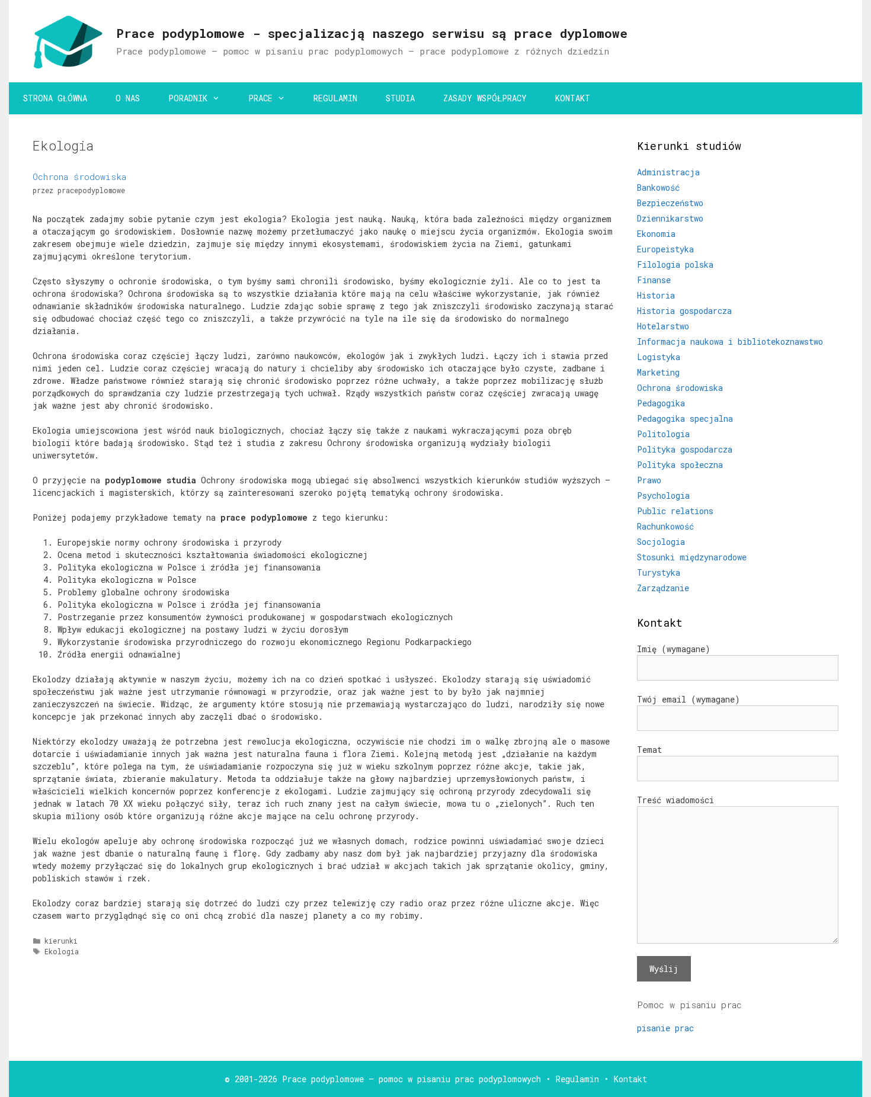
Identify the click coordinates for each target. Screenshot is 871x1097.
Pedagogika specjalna (685, 418)
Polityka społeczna (680, 464)
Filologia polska (675, 264)
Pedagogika (661, 403)
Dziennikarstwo (670, 218)
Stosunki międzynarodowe (692, 557)
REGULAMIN (335, 98)
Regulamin (577, 1079)
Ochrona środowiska (79, 176)
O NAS (128, 98)
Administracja (668, 172)
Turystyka (658, 572)
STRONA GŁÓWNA (55, 98)
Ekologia (61, 951)
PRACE (260, 98)
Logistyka (658, 357)
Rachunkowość (665, 526)
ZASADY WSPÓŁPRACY (485, 98)
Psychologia (663, 495)
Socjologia (661, 541)
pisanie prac (665, 1028)
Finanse (654, 280)
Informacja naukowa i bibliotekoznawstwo (730, 341)
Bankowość (658, 187)
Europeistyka (665, 249)
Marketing (658, 372)
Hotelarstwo (663, 326)
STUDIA (400, 98)
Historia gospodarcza (684, 310)
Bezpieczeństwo (670, 203)
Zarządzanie (663, 588)
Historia (656, 295)
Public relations (675, 511)
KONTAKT (572, 98)
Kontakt (630, 1079)
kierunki (61, 940)
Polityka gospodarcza (684, 449)
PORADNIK (187, 98)
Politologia (663, 434)
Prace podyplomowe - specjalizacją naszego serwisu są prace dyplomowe (371, 33)
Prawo (649, 480)
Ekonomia (656, 233)
